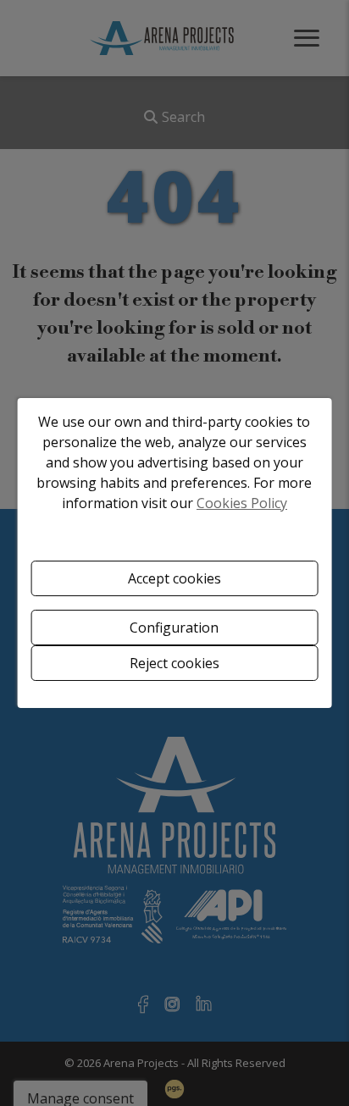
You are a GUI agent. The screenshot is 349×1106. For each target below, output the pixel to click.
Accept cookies (174, 578)
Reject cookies (174, 663)
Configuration (174, 627)
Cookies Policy (242, 503)
